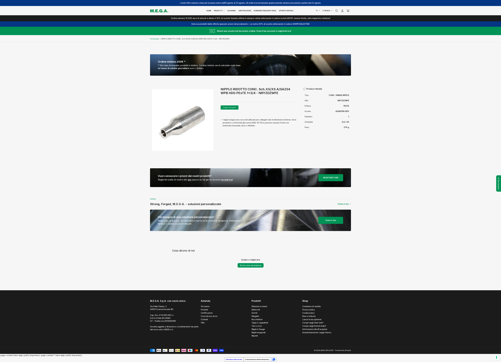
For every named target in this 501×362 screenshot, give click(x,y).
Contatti (204, 319)
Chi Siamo (231, 11)
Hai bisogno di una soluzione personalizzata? (186, 217)
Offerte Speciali (286, 11)
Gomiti (254, 313)
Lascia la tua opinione (311, 319)
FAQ (202, 322)
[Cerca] (336, 11)
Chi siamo (205, 306)
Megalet (255, 316)
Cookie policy (308, 313)
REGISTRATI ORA (330, 177)
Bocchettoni (257, 319)
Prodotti (218, 11)
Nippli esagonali (259, 332)
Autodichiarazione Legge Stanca (316, 332)
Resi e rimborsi (309, 316)
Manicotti (256, 309)
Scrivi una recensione (250, 265)
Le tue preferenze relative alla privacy (257, 359)
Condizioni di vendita (311, 306)
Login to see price (229, 107)
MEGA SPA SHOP (327, 350)
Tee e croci (257, 326)
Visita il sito (343, 204)
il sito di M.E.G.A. (172, 220)
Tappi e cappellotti (260, 322)
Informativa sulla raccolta (234, 359)
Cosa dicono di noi (209, 316)
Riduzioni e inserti (259, 306)
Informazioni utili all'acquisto (314, 329)
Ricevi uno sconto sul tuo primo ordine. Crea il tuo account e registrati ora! (254, 31)
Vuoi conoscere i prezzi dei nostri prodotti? (184, 176)
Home (208, 11)
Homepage (154, 39)
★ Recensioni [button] (498, 183)
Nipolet (255, 335)
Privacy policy (308, 309)
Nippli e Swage (258, 329)
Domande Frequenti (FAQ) (265, 11)
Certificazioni (244, 11)
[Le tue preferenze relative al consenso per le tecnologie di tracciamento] (496, 357)
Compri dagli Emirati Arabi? (314, 326)
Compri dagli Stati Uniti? (312, 322)
